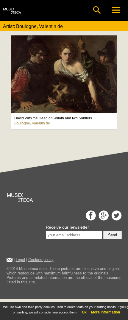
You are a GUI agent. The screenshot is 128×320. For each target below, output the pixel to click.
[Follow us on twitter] (116, 218)
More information (105, 312)
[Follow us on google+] (103, 218)
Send (112, 235)
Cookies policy (41, 259)
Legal (20, 259)
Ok (84, 312)
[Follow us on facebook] (90, 218)
